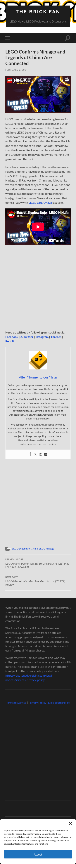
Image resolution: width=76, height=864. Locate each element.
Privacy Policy (37, 702)
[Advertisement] (38, 289)
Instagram (42, 336)
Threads (56, 336)
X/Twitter (26, 336)
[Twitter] (35, 454)
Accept (38, 854)
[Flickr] (45, 454)
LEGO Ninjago (46, 548)
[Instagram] (40, 454)
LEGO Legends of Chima (25, 548)
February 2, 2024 (16, 69)
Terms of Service (16, 702)
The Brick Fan (38, 11)
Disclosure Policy (59, 702)
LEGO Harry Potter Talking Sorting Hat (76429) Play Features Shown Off (37, 563)
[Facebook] (30, 454)
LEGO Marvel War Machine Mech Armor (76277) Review (35, 581)
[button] (70, 823)
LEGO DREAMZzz (40, 202)
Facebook (11, 336)
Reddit (9, 341)
